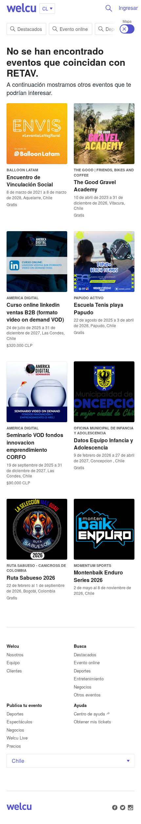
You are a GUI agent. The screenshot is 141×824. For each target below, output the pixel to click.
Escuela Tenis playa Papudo (98, 308)
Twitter (123, 808)
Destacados (29, 29)
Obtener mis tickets (92, 721)
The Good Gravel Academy (95, 185)
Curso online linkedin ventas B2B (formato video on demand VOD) (35, 312)
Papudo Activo (89, 297)
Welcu (21, 8)
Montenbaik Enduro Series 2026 (98, 576)
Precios (14, 746)
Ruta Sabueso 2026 (31, 577)
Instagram (130, 808)
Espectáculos (19, 721)
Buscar (108, 8)
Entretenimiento (89, 678)
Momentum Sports (92, 565)
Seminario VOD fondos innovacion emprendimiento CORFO (35, 446)
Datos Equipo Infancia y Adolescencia (103, 443)
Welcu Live (17, 738)
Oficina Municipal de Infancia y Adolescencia (103, 430)
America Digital (23, 297)
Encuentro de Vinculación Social (30, 180)
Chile (18, 760)
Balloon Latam (22, 169)
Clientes (14, 670)
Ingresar (128, 8)
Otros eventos (87, 694)
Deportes (82, 670)
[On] (127, 29)
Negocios (82, 687)
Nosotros (15, 654)
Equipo (13, 662)
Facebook (115, 808)
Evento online (74, 29)
